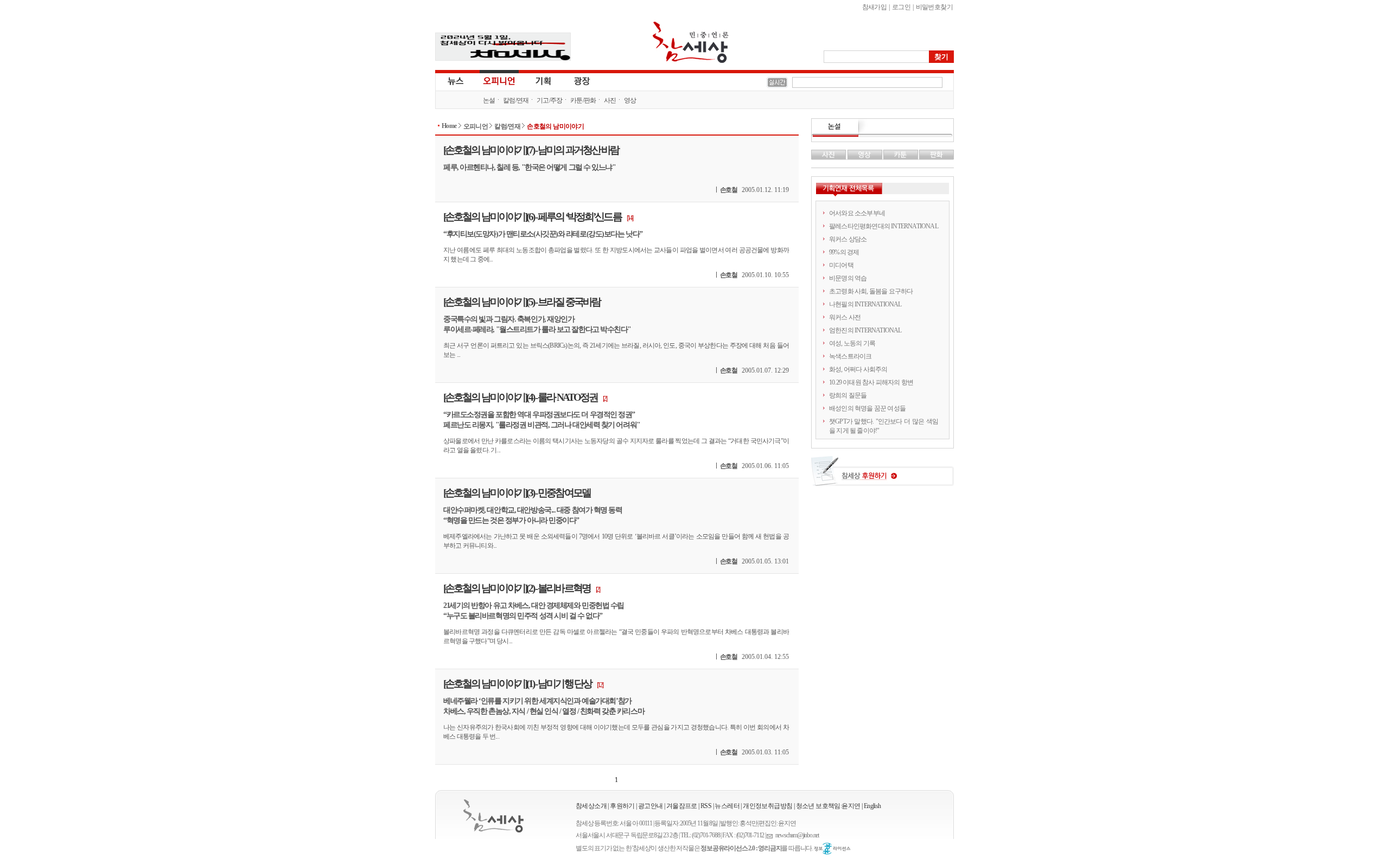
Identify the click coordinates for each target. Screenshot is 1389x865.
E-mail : (771, 835)
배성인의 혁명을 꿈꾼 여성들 (867, 408)
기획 (543, 80)
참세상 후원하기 (882, 475)
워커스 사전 (845, 317)
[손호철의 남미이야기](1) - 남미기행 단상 (517, 683)
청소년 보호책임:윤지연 (828, 806)
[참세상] (493, 815)
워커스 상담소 (847, 239)
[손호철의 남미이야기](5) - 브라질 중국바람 (521, 301)
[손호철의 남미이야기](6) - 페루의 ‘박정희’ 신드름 (532, 216)
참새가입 (874, 7)
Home (449, 126)
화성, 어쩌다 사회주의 (858, 369)
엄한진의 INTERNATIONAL (865, 330)
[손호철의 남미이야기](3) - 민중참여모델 (516, 492)
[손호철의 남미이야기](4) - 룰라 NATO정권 (520, 397)
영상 (630, 100)
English (872, 806)
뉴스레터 (727, 806)
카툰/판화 (583, 100)
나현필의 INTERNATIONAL (865, 304)
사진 (610, 100)
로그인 (901, 7)
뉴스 (454, 80)
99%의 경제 (844, 252)
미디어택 (841, 265)
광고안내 (650, 806)
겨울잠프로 (681, 806)
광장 (574, 80)
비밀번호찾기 (934, 7)
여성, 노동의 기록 (852, 343)
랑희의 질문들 (847, 395)
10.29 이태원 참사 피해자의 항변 (871, 382)
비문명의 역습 (847, 278)
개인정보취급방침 (767, 806)
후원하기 (622, 806)
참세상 (691, 42)
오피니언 (499, 80)
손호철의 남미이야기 (555, 126)
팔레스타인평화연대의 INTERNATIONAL (883, 226)
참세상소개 (591, 806)
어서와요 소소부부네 (857, 213)
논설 (489, 100)
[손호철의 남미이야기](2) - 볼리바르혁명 (516, 588)
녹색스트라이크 (850, 356)
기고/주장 (550, 100)
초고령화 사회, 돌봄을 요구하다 (871, 291)
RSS (705, 806)
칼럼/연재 (516, 100)
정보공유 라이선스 (832, 849)
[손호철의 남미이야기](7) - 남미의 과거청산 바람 (531, 150)
